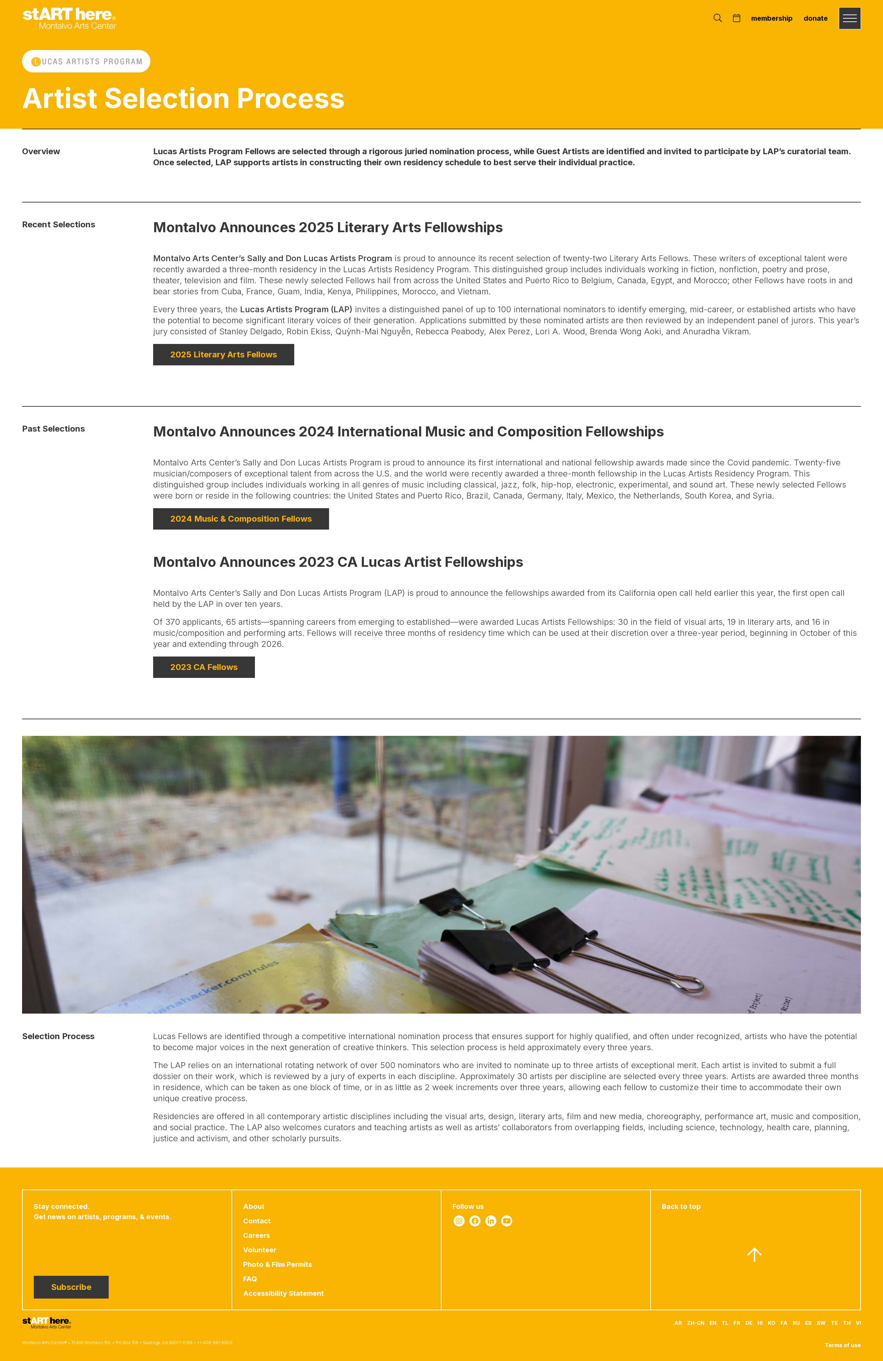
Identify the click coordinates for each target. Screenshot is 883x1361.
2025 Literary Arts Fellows (223, 354)
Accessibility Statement (283, 1293)
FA (784, 1323)
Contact (257, 1221)
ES (808, 1323)
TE (834, 1323)
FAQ (250, 1279)
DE (748, 1323)
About (254, 1206)
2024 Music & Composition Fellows (241, 519)
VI (858, 1323)
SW (821, 1323)
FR (737, 1323)
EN (713, 1323)
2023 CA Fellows (204, 667)
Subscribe (71, 1287)
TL (725, 1323)
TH (847, 1323)
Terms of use (843, 1345)
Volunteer (259, 1250)
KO (771, 1323)
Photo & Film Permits (277, 1264)
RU (796, 1323)
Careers (256, 1235)
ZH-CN (695, 1323)
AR (678, 1323)
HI (760, 1323)
